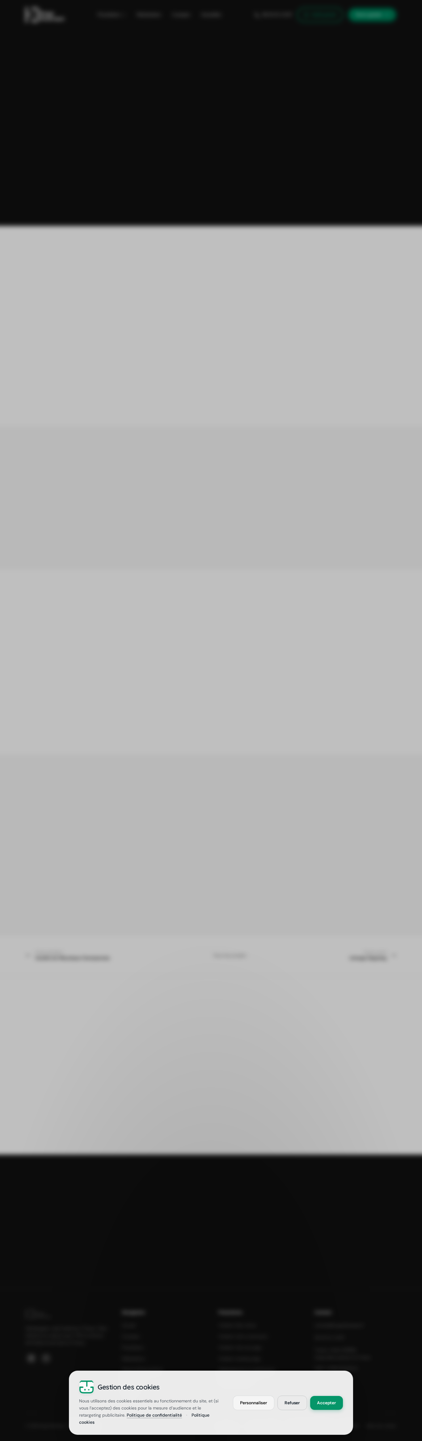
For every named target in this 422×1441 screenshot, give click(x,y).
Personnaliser (253, 1402)
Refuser (292, 1402)
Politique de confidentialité (154, 1415)
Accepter (326, 1402)
